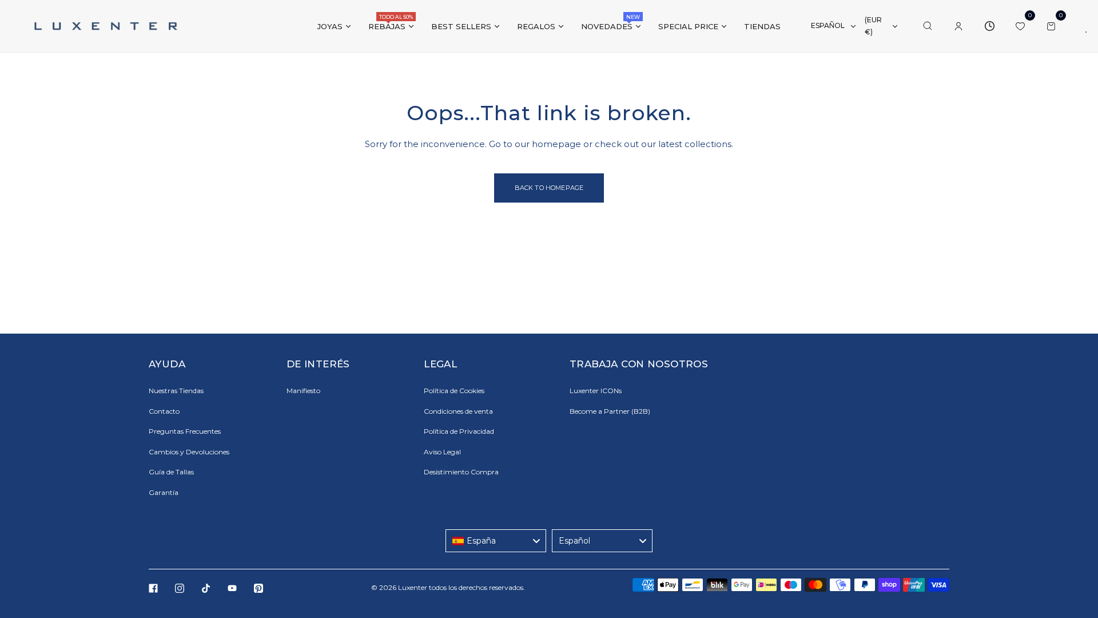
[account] (958, 26)
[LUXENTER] (105, 26)
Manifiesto (303, 390)
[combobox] (495, 540)
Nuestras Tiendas (176, 390)
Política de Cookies (454, 390)
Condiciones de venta (458, 411)
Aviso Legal (442, 451)
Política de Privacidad (459, 431)
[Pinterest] (258, 588)
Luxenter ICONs (596, 390)
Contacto (164, 411)
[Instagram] (179, 588)
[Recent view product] (989, 26)
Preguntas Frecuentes (185, 431)
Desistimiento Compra (461, 472)
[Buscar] (927, 26)
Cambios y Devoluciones (189, 451)
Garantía (163, 492)
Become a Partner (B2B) (610, 411)
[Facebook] (153, 588)
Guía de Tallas (171, 472)
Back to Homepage (549, 188)
